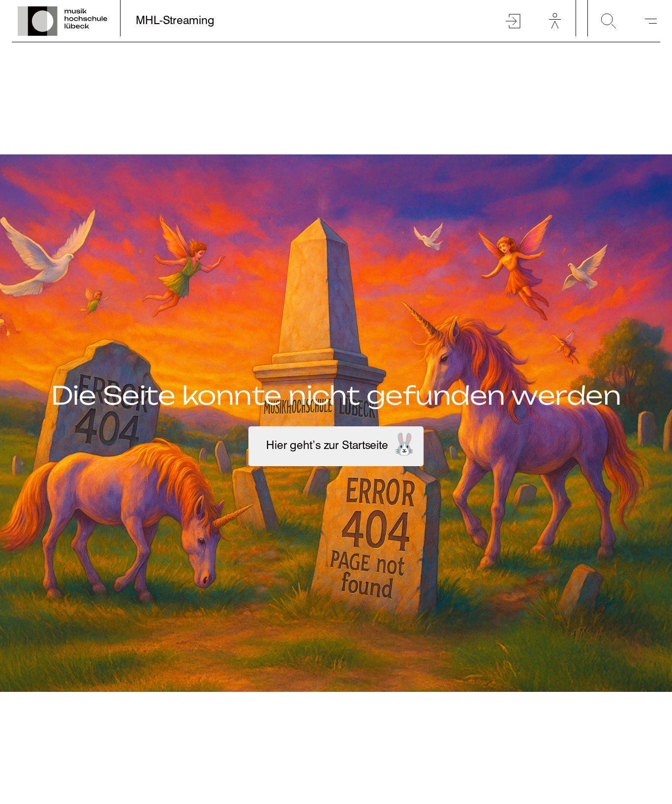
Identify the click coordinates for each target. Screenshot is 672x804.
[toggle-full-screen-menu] (651, 21)
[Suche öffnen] (608, 21)
